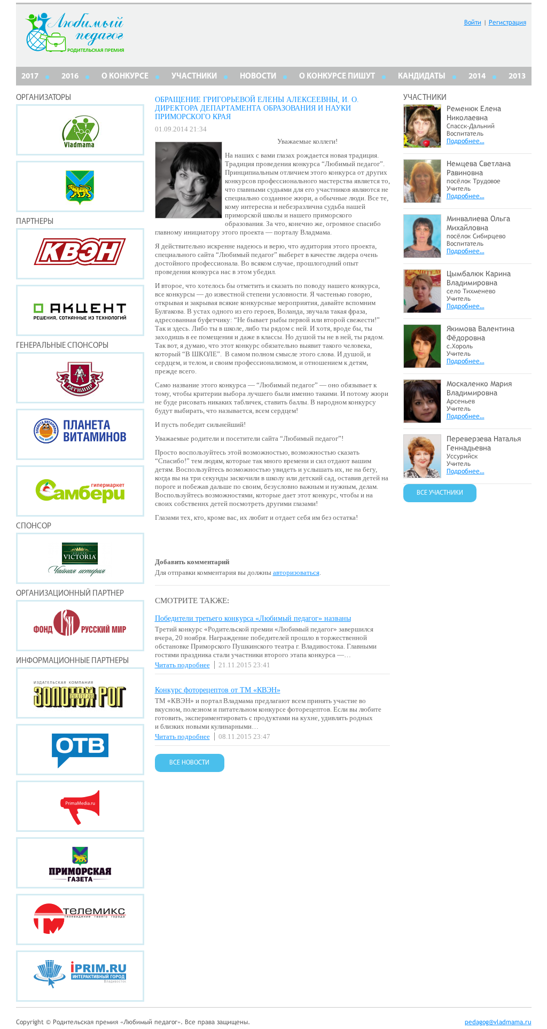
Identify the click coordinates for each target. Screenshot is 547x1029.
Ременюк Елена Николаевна (474, 113)
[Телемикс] (80, 919)
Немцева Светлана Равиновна (479, 168)
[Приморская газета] (80, 862)
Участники (194, 77)
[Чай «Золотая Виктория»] (80, 558)
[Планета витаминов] (80, 434)
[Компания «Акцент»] (80, 310)
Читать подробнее (182, 665)
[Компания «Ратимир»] (80, 377)
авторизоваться (296, 572)
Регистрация (507, 22)
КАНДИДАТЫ (422, 77)
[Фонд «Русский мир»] (80, 625)
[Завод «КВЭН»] (80, 253)
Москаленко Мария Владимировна (479, 388)
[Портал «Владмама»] (80, 129)
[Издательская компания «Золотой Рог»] (80, 693)
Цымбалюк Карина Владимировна (479, 278)
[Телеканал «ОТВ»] (80, 749)
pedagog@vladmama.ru (498, 1022)
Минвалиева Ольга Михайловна (478, 223)
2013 (517, 77)
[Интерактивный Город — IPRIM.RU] (80, 976)
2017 (29, 77)
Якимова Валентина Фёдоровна (480, 333)
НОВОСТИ (258, 77)
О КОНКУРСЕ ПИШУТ (337, 77)
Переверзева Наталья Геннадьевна (484, 443)
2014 (477, 77)
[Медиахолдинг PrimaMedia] (80, 806)
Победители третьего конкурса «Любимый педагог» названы (253, 618)
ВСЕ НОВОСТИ (189, 763)
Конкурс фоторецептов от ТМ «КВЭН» (217, 690)
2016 (70, 77)
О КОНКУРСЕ (125, 77)
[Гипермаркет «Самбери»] (80, 491)
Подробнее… (466, 141)
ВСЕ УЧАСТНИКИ (440, 493)
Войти (472, 22)
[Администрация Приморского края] (80, 186)
